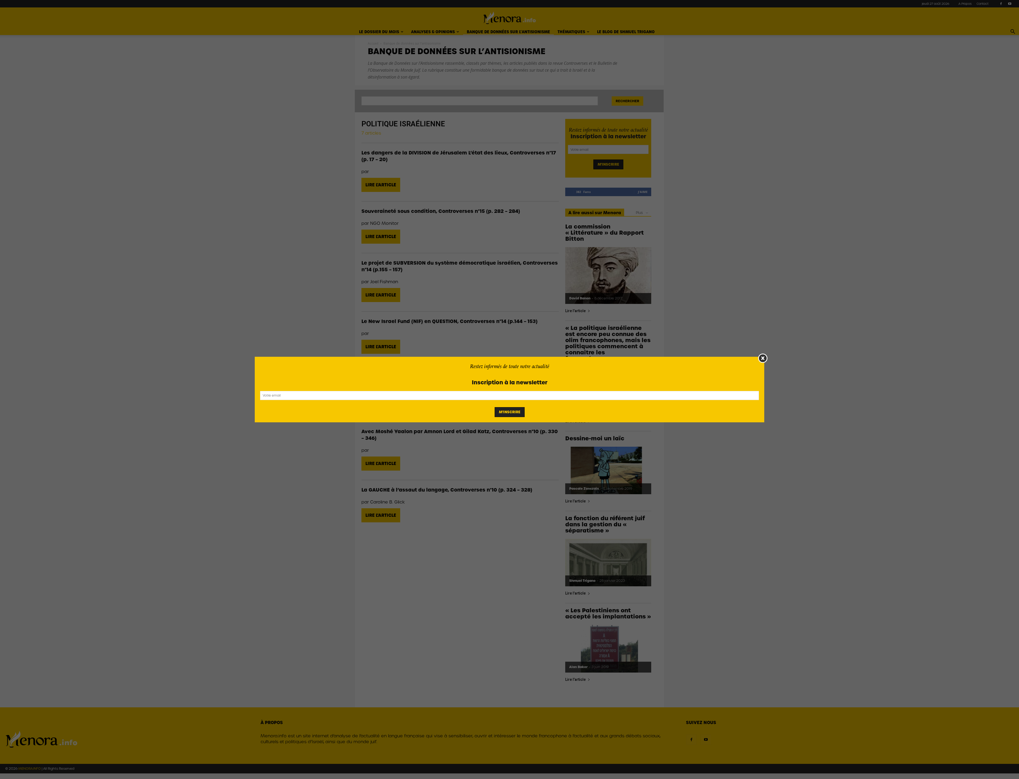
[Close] (762, 358)
